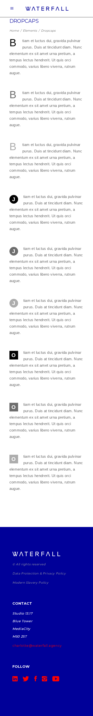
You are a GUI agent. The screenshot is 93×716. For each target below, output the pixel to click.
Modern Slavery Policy (30, 582)
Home (14, 30)
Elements (30, 30)
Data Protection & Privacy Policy (39, 573)
